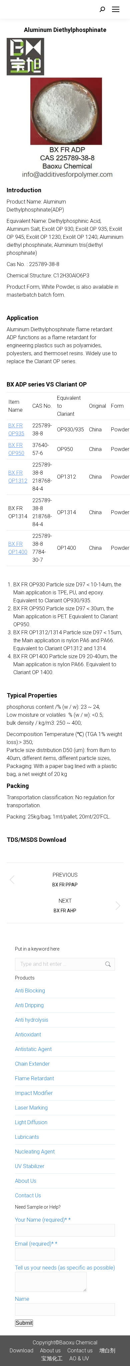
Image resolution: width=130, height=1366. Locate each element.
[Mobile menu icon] (116, 9)
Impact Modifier (34, 1093)
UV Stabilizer (29, 1166)
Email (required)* (36, 1244)
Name (22, 1299)
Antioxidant (28, 1034)
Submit (24, 1323)
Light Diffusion (31, 1122)
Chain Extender (32, 1064)
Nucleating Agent (35, 1151)
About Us (25, 1181)
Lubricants (27, 1137)
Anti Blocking (30, 990)
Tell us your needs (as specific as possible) (65, 1268)
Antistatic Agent (33, 1049)
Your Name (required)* (43, 1220)
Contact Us (28, 1195)
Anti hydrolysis (31, 1020)
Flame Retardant (34, 1078)
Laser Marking (31, 1108)
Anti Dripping (29, 1005)
